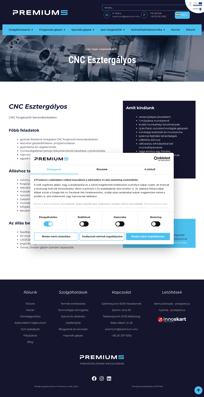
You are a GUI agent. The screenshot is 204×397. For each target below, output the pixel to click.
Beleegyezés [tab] (54, 169)
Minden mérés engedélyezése (147, 236)
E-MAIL (117, 13)
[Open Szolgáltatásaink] (32, 30)
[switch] (84, 223)
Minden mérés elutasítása (56, 236)
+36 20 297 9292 (158, 16)
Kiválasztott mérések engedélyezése (102, 236)
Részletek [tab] (102, 169)
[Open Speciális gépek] (93, 30)
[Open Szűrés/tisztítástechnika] (164, 30)
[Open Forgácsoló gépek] (64, 30)
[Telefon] (144, 15)
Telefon (156, 13)
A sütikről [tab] (149, 169)
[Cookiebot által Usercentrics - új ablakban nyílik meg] (156, 159)
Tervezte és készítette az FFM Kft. (147, 386)
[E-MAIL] (107, 15)
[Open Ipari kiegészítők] (124, 30)
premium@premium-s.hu (126, 16)
